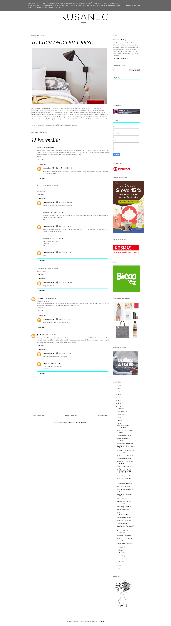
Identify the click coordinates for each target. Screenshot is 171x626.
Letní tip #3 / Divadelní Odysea (124, 495)
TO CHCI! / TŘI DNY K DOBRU (124, 539)
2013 (117, 565)
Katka (39, 147)
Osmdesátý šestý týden (124, 435)
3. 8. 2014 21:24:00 (65, 319)
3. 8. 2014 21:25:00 (65, 353)
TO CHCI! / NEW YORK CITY (124, 480)
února (120, 559)
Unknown (40, 298)
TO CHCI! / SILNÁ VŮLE (125, 455)
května (120, 550)
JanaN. (39, 335)
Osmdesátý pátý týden (124, 458)
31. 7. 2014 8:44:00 (50, 298)
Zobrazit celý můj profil (120, 58)
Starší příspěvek (103, 415)
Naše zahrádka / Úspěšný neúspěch (125, 532)
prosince (120, 408)
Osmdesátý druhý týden (124, 543)
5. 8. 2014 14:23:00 (54, 363)
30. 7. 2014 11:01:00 (48, 147)
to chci (45, 132)
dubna (120, 553)
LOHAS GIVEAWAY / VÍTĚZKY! (124, 427)
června (120, 547)
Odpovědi (42, 164)
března (120, 556)
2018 (117, 394)
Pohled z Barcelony (123, 509)
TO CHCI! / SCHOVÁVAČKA (123, 513)
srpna (119, 420)
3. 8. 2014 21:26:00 (65, 226)
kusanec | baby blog (49, 168)
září (119, 417)
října (119, 414)
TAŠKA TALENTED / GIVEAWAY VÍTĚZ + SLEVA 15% (124, 471)
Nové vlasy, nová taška (124, 507)
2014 (117, 406)
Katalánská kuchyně (123, 486)
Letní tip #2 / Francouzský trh (125, 527)
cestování (39, 132)
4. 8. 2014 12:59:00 (56, 238)
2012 (117, 568)
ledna (120, 562)
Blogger (101, 621)
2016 (117, 400)
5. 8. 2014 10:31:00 (65, 252)
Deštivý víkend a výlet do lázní (125, 490)
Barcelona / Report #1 (124, 535)
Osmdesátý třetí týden (124, 517)
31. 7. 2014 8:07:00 (56, 212)
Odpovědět (40, 160)
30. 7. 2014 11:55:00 (51, 186)
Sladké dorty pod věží (124, 476)
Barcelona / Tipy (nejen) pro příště (124, 462)
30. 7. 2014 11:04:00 (65, 168)
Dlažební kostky (122, 499)
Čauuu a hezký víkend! (124, 466)
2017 (117, 397)
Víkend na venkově (123, 523)
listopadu (121, 411)
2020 (117, 388)
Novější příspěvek (39, 415)
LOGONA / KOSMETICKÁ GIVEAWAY (125, 452)
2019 (117, 391)
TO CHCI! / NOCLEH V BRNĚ (124, 432)
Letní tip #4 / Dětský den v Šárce (125, 447)
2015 (117, 403)
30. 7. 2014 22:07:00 (65, 202)
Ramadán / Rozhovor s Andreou (124, 439)
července (121, 423)
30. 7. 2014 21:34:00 (51, 268)
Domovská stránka (71, 415)
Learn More (131, 5)
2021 (117, 385)
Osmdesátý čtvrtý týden (124, 483)
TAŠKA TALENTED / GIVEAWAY (124, 503)
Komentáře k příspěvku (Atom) (77, 422)
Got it (140, 5)
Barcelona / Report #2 (124, 520)
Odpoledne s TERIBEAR (125, 443)
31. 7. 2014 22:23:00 (49, 335)
